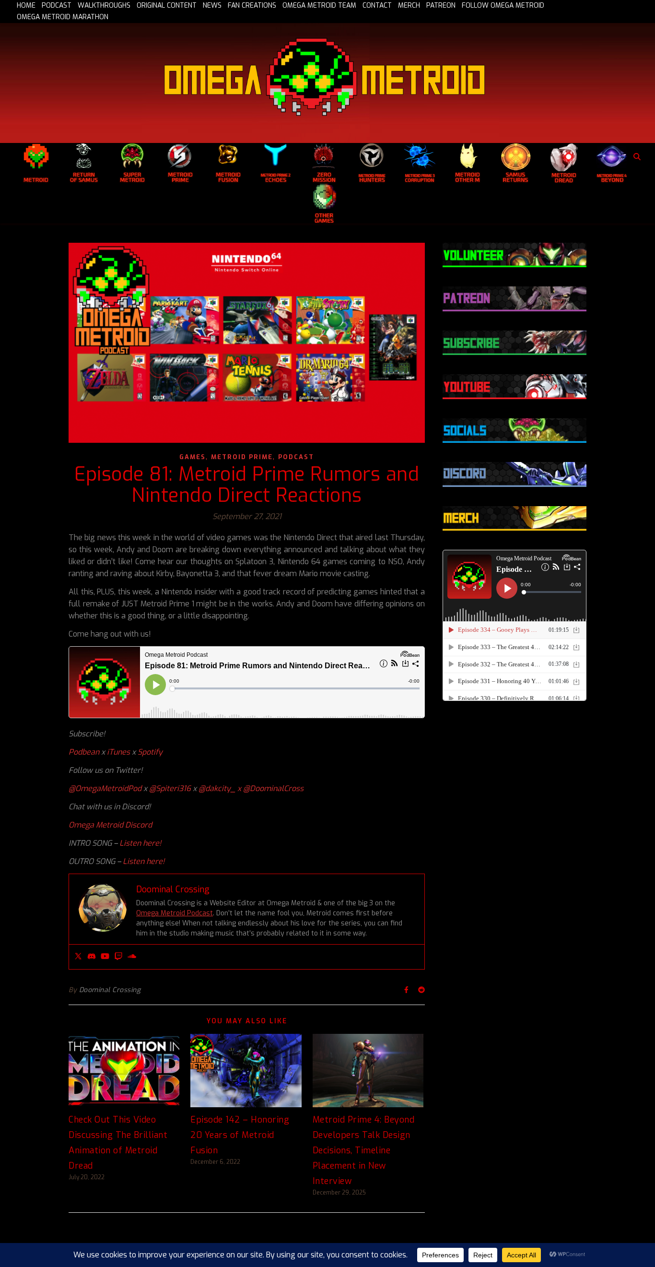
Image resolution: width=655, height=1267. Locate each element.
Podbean (84, 752)
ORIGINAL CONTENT (167, 5)
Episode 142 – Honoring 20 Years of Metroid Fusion (239, 1135)
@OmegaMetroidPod (105, 788)
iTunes (118, 752)
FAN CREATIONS (252, 5)
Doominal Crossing (110, 990)
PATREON (441, 5)
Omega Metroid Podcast (174, 913)
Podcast (296, 457)
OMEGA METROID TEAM (319, 5)
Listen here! (140, 843)
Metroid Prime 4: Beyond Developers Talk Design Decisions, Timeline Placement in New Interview (364, 1150)
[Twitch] (118, 957)
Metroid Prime (242, 457)
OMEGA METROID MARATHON (62, 17)
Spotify (150, 752)
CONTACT (377, 5)
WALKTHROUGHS (104, 5)
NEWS (212, 5)
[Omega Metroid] (327, 83)
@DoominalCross (273, 788)
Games (192, 457)
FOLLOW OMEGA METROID (503, 5)
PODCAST (56, 5)
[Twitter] (78, 957)
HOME (26, 5)
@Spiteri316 (170, 788)
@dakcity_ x (221, 788)
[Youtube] (105, 957)
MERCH (409, 5)
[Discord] (91, 957)
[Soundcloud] (132, 957)
